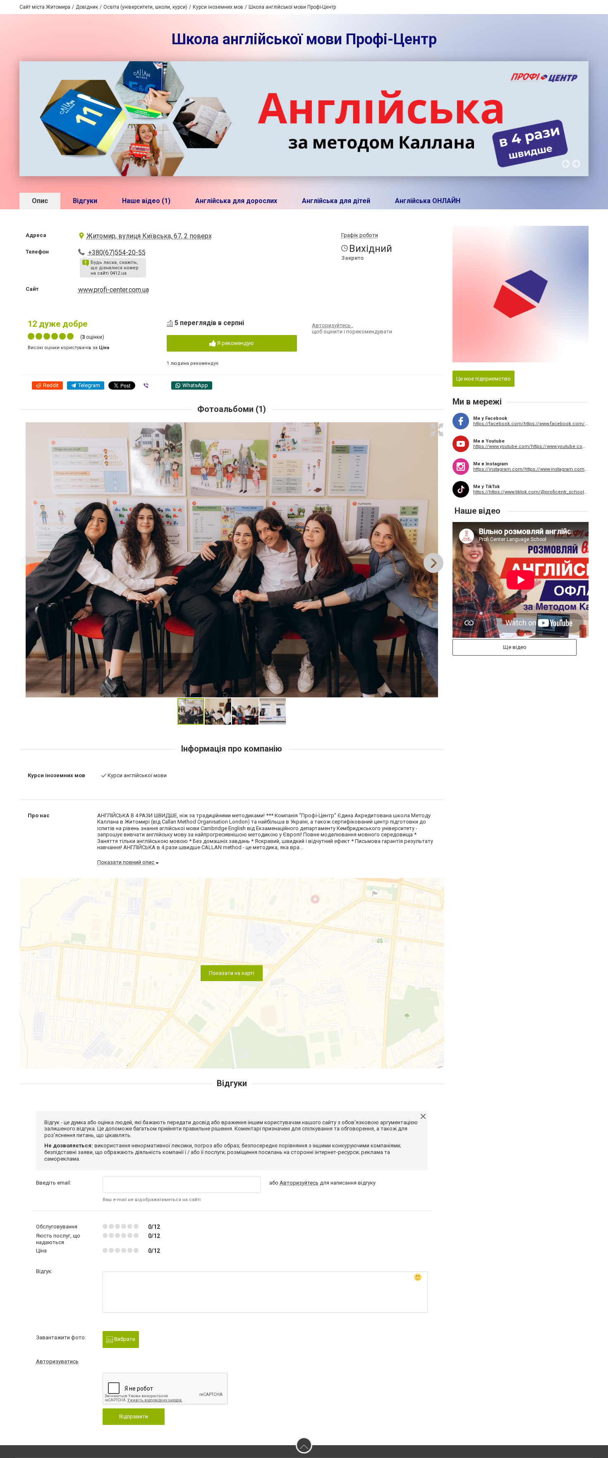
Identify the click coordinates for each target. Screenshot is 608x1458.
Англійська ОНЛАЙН (427, 201)
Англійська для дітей (336, 201)
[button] (436, 429)
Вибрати (124, 1339)
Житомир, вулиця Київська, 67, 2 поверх (149, 236)
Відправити (133, 1416)
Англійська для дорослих (236, 201)
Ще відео (515, 647)
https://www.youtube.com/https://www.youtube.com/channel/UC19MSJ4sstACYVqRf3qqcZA (531, 446)
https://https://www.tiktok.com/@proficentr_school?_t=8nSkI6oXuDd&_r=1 (531, 492)
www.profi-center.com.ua (113, 290)
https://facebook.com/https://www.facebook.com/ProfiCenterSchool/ (531, 423)
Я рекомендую (235, 343)
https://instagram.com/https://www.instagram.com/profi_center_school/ (531, 469)
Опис (40, 201)
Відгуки (85, 201)
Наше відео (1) (146, 201)
